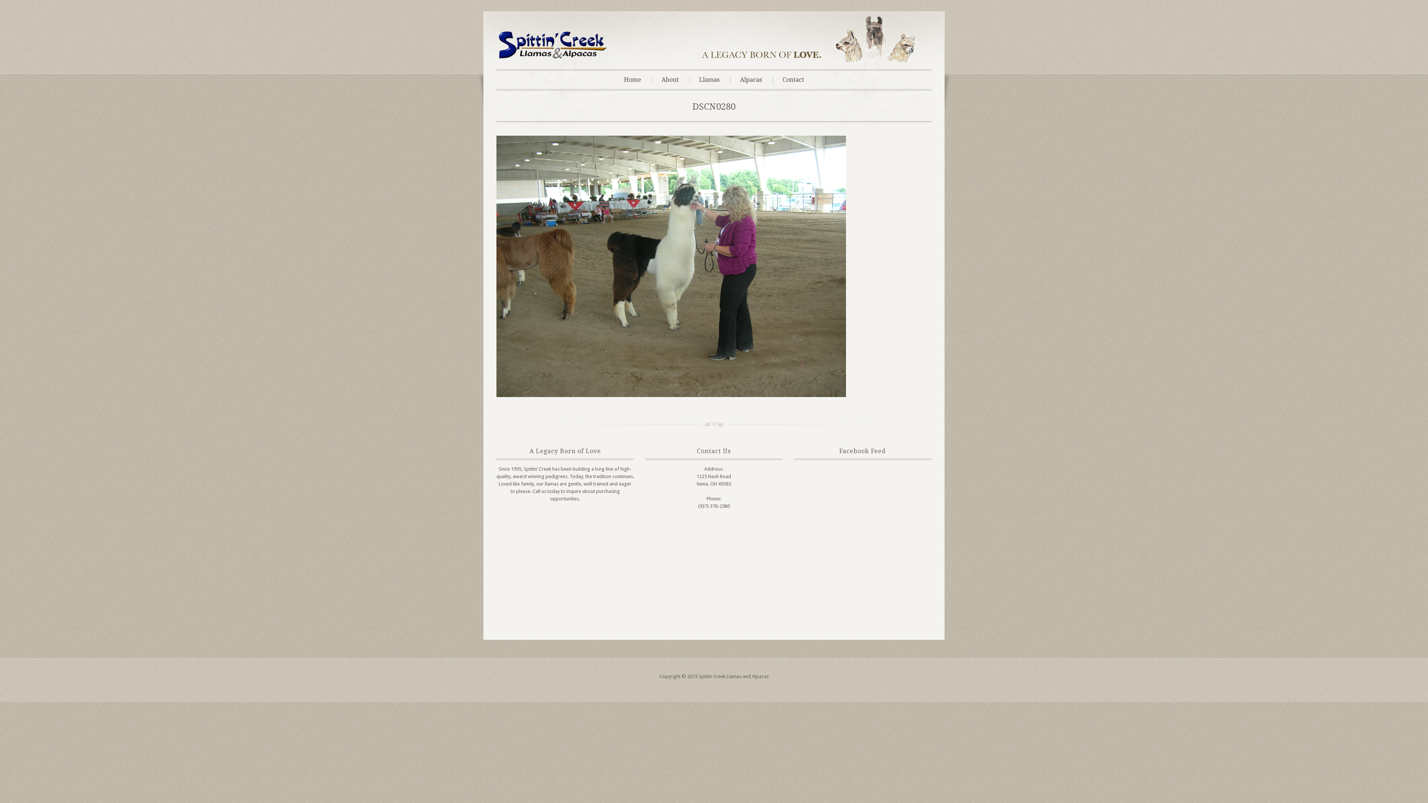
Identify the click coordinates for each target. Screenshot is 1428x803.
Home (632, 80)
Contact (793, 80)
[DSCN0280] (671, 395)
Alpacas (751, 80)
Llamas (709, 80)
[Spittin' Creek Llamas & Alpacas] (552, 58)
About (670, 80)
